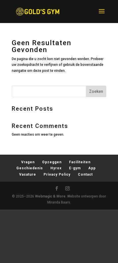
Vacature (27, 174)
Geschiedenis (29, 168)
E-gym (75, 168)
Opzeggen (52, 162)
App (92, 168)
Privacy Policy (57, 174)
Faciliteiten (80, 162)
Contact (85, 174)
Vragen (28, 162)
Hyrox (56, 168)
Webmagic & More (50, 196)
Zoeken (96, 91)
